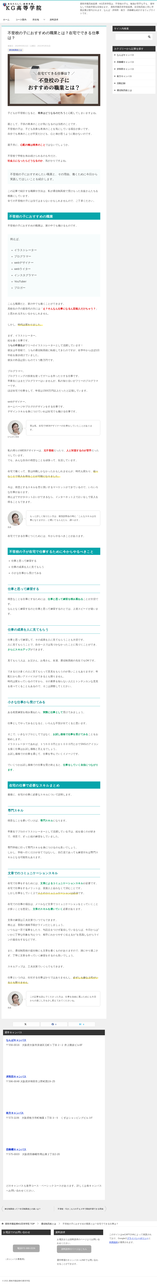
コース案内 (21, 19)
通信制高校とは (15, 50)
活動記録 (121, 83)
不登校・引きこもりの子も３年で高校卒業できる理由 (80, 1209)
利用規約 (113, 1242)
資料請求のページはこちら (74, 1249)
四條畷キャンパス (16, 1149)
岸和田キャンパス (16, 1076)
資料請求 (54, 19)
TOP (20, 1224)
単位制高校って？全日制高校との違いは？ (23, 1209)
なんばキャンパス (16, 1040)
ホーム (6, 19)
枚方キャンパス (15, 1113)
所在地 (36, 19)
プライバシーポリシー (138, 1238)
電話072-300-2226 (26, 1248)
